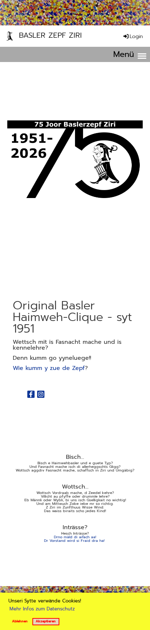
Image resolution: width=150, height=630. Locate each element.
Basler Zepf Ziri (50, 36)
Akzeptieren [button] (46, 621)
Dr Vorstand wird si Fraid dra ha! (74, 540)
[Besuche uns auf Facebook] (31, 395)
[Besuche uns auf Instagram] (40, 395)
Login (136, 36)
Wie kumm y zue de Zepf (49, 368)
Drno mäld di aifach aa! (75, 537)
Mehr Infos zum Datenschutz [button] (42, 608)
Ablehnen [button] (20, 621)
